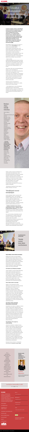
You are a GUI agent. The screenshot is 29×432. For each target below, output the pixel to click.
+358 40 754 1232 (21, 376)
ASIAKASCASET (4, 417)
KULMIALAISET (3, 413)
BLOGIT (2, 419)
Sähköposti (17, 397)
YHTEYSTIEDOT (3, 421)
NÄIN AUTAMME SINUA (5, 415)
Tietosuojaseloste (12, 430)
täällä (12, 42)
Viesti (16, 407)
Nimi (16, 392)
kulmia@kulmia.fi (4, 405)
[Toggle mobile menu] (27, 1)
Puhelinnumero (18, 402)
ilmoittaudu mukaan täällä (16, 343)
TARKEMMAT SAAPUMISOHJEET (6, 411)
